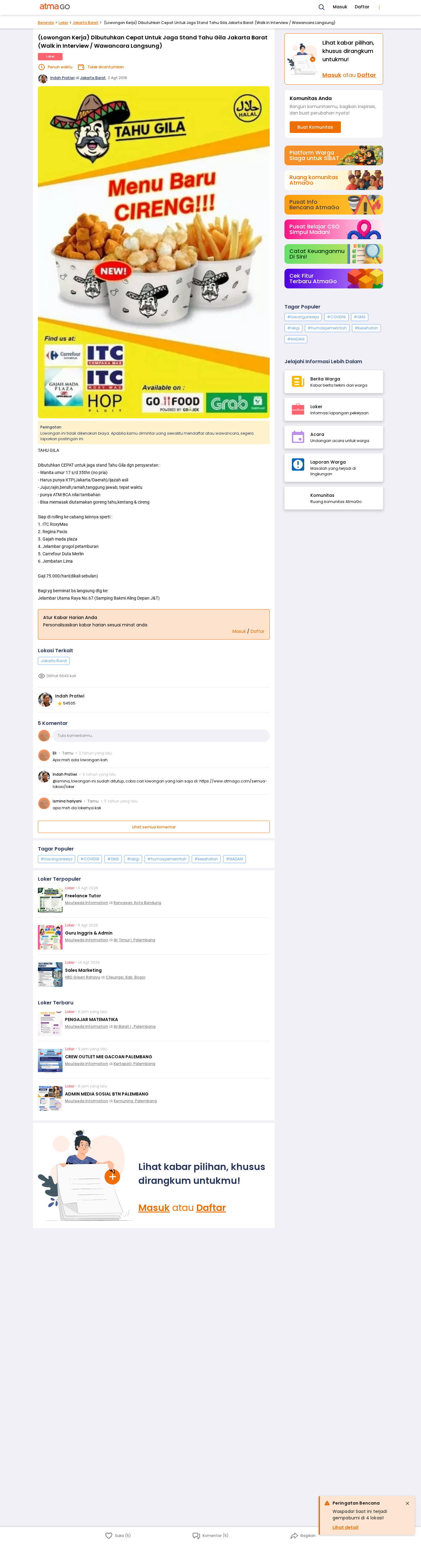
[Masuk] (85, 1175)
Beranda (46, 22)
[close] (407, 1503)
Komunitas (322, 495)
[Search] (322, 7)
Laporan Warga (328, 462)
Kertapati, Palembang (134, 1063)
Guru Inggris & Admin (88, 933)
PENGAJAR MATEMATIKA (91, 1019)
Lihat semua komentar (154, 827)
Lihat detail (345, 1527)
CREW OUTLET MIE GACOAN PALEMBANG (108, 1057)
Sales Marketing (83, 970)
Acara (317, 434)
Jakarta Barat (85, 22)
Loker (63, 22)
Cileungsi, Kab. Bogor (125, 977)
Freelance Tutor (83, 896)
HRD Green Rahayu (82, 977)
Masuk (340, 7)
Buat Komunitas (315, 127)
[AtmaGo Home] (55, 7)
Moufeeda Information (86, 902)
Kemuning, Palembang (135, 1101)
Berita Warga (325, 379)
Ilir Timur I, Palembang (134, 940)
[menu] (379, 7)
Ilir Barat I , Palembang (135, 1026)
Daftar (362, 7)
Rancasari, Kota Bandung (137, 902)
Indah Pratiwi (62, 77)
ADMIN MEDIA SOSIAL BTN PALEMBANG (107, 1094)
